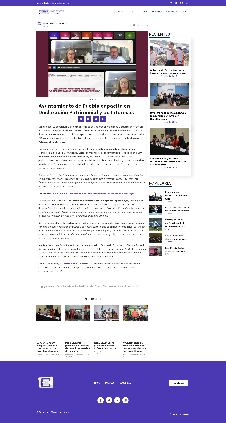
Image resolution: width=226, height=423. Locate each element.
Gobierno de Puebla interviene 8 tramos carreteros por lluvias (168, 72)
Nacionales (171, 12)
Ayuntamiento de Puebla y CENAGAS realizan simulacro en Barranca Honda (135, 347)
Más (183, 12)
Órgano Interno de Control (127, 286)
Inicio (120, 12)
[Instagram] (181, 3)
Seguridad (143, 12)
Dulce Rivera (83, 286)
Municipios (157, 12)
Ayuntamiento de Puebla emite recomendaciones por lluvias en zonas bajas (93, 193)
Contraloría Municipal (70, 286)
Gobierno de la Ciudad (74, 263)
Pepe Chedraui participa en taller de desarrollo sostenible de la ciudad (77, 347)
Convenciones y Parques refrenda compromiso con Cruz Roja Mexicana (47, 347)
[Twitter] (176, 3)
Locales (131, 12)
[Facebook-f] (100, 400)
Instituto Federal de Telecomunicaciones (103, 286)
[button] (81, 119)
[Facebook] (171, 3)
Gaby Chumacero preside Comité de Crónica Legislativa (105, 345)
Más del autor (48, 26)
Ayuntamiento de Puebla (53, 286)
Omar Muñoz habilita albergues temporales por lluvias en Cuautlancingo (168, 116)
